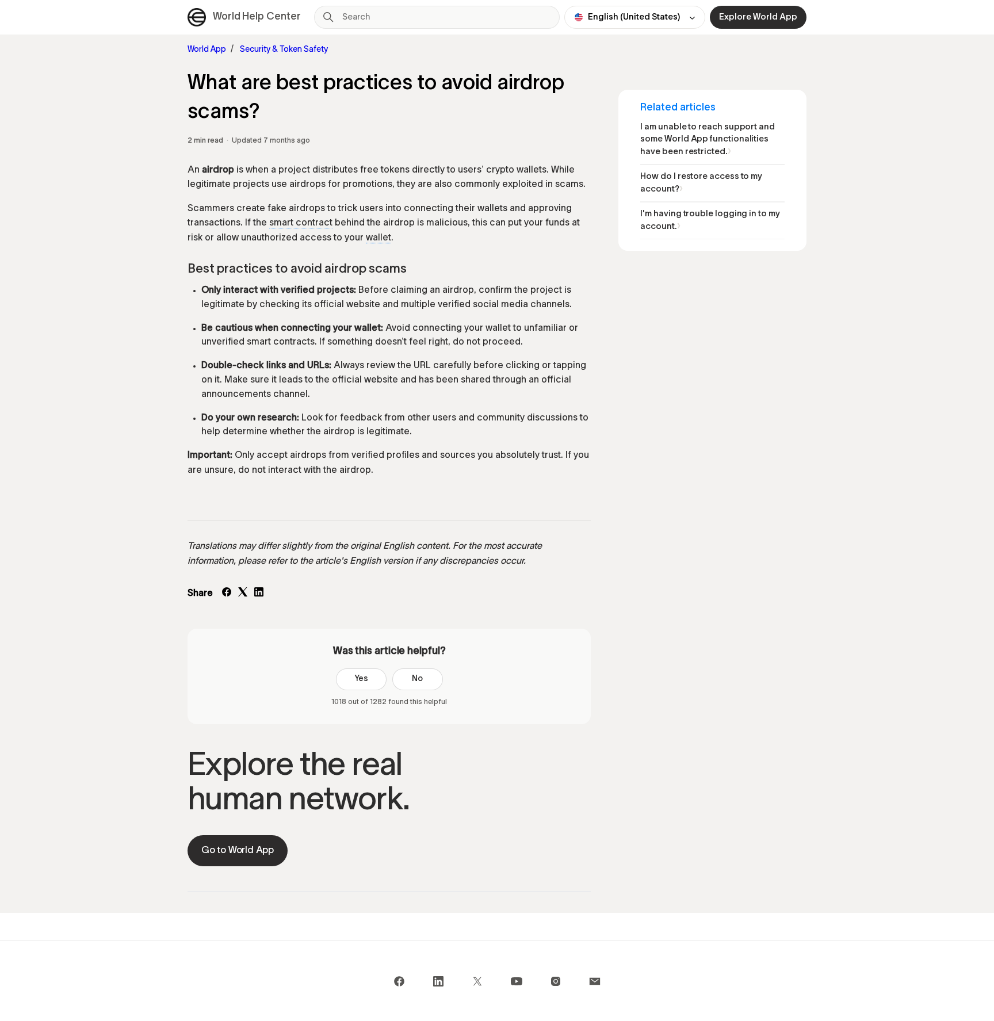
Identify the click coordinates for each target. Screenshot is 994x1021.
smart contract (300, 223)
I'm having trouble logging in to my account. (709, 220)
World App (207, 49)
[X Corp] (242, 594)
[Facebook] (226, 594)
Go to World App (237, 850)
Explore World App (758, 17)
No (417, 679)
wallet (378, 238)
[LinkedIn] (258, 594)
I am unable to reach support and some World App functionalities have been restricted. (707, 139)
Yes (361, 679)
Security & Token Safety (284, 49)
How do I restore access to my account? (701, 183)
